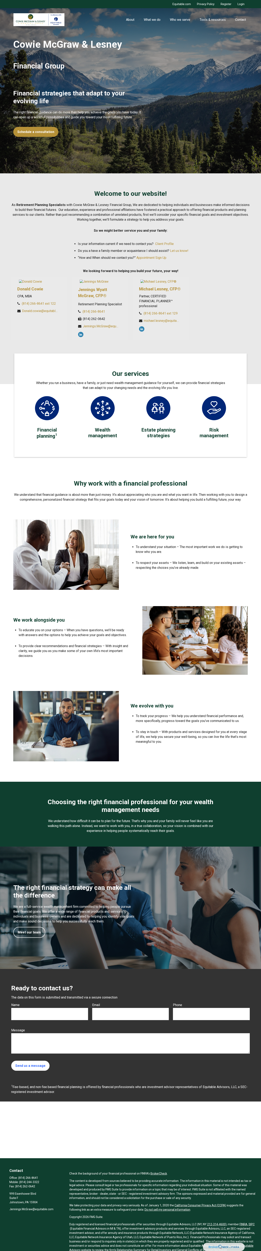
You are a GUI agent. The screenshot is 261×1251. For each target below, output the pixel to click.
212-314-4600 (216, 1224)
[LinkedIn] (80, 334)
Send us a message (30, 1066)
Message (18, 1030)
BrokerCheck (158, 1173)
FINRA (243, 1224)
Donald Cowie (30, 289)
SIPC (252, 1224)
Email (96, 1005)
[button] (130, 19)
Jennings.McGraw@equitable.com (100, 326)
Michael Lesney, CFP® (160, 289)
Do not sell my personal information (167, 1209)
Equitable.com (182, 4)
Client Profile (164, 244)
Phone (177, 1005)
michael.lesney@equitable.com (161, 321)
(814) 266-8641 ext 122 (39, 304)
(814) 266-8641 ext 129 (161, 313)
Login (241, 4)
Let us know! (179, 251)
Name (15, 1005)
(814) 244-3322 (29, 1182)
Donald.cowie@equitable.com (40, 311)
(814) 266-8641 (94, 311)
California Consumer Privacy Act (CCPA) (200, 1205)
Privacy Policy (206, 4)
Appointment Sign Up (151, 258)
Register (226, 4)
